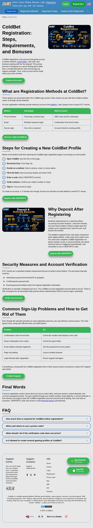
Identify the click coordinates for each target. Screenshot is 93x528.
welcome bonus (48, 401)
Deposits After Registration (72, 11)
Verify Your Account (13, 298)
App (25, 6)
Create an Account (14, 80)
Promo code (17, 6)
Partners (40, 6)
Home (14, 2)
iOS (34, 6)
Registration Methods (29, 11)
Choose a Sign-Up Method (15, 137)
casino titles (22, 62)
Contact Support (13, 376)
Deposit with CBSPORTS (60, 253)
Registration (51, 2)
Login (42, 2)
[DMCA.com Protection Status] (46, 507)
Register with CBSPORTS (15, 198)
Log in (66, 4)
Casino (21, 2)
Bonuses (35, 2)
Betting (28, 2)
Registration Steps (50, 11)
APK (30, 6)
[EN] (89, 4)
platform (53, 105)
